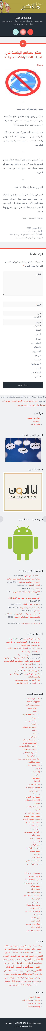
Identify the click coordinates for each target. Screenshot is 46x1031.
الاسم (38, 305)
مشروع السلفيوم (33, 892)
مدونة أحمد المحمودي (31, 895)
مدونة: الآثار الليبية (33, 806)
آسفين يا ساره (34, 585)
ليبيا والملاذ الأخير (30, 752)
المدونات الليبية (16, 963)
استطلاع (20, 949)
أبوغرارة (33, 737)
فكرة (36, 977)
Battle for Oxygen (33, 787)
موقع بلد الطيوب (33, 418)
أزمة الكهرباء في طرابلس (13, 946)
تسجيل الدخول (34, 997)
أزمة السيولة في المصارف (32, 946)
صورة (39, 977)
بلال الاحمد (36, 680)
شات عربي (35, 642)
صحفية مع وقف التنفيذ (31, 819)
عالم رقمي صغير (33, 765)
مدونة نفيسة (35, 829)
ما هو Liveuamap (21, 680)
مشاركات (20, 981)
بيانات (32, 971)
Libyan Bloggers (33, 702)
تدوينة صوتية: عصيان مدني (30, 623)
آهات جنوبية (32, 708)
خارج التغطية (35, 908)
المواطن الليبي (23, 234)
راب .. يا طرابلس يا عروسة (30, 607)
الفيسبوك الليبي (12, 960)
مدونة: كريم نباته (30, 721)
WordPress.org (34, 1007)
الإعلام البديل (31, 952)
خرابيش (37, 775)
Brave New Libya (33, 905)
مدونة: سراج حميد (29, 749)
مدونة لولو (36, 902)
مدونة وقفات (35, 851)
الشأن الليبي (35, 234)
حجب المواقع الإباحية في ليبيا (26, 238)
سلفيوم (37, 854)
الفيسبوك (21, 960)
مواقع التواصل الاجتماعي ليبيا (22, 985)
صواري (33, 718)
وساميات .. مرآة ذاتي (32, 873)
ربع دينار (37, 588)
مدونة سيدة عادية (33, 930)
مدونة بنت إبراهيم (33, 848)
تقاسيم (37, 803)
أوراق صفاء (35, 927)
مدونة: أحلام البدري (29, 714)
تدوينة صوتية (17, 970)
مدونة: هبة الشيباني (29, 727)
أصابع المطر (35, 921)
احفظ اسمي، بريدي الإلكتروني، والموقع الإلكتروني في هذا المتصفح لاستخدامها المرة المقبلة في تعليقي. (36, 353)
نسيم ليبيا (36, 778)
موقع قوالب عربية (21, 1026)
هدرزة (10, 985)
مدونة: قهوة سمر (33, 864)
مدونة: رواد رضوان (29, 740)
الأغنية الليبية (13, 949)
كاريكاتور (21, 977)
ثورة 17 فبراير (33, 974)
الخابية (37, 810)
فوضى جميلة (35, 838)
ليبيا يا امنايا (35, 918)
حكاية (15, 974)
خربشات (36, 421)
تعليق (41, 238)
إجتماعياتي (36, 772)
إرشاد (39, 949)
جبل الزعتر (36, 845)
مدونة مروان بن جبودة (31, 883)
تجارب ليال (35, 899)
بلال (38, 664)
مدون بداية (36, 835)
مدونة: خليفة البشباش (31, 816)
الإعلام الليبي (22, 952)
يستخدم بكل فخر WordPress (28, 1023)
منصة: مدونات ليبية (32, 705)
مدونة (34, 733)
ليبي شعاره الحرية (29, 743)
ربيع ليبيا (36, 794)
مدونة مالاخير (23, 17)
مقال (14, 981)
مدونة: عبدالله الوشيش (27, 746)
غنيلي (17, 670)
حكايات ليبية (22, 974)
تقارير (40, 974)
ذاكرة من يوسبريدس (32, 832)
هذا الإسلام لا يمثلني (32, 576)
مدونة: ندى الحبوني (32, 797)
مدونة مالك (35, 889)
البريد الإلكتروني (37, 317)
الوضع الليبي (12, 234)
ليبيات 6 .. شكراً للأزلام (31, 604)
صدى (34, 711)
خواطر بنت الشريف (32, 911)
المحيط (37, 781)
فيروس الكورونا (29, 977)
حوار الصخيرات (8, 974)
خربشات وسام (34, 876)
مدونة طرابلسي (34, 762)
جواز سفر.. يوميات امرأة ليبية (29, 759)
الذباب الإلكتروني (26, 664)
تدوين (27, 970)
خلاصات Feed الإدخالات (31, 1000)
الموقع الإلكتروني (37, 324)
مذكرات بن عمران (33, 924)
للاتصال (37, 611)
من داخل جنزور (34, 784)
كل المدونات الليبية (33, 698)
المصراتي (36, 841)
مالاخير (33, 730)
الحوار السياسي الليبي (31, 956)
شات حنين (36, 648)
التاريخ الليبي (14, 952)
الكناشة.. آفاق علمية (32, 800)
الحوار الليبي (20, 956)
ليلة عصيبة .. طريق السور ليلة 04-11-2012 (24, 598)
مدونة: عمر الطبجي (32, 813)
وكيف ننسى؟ (14, 639)
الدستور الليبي (10, 956)
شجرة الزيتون (34, 791)
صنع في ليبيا (31, 756)
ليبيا (17, 977)
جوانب (37, 768)
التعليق (38, 275)
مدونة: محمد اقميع (33, 822)
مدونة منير (36, 857)
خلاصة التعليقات (34, 1003)
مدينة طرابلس (29, 981)
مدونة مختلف (35, 826)
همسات (37, 914)
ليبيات (12, 977)
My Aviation (35, 424)
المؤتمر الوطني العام (31, 963)
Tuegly (33, 724)
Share (40, 65)
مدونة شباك (35, 886)
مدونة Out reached (32, 880)
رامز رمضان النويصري (31, 231)
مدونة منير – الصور (33, 860)
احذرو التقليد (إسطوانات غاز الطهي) (26, 592)
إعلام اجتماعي (30, 949)
